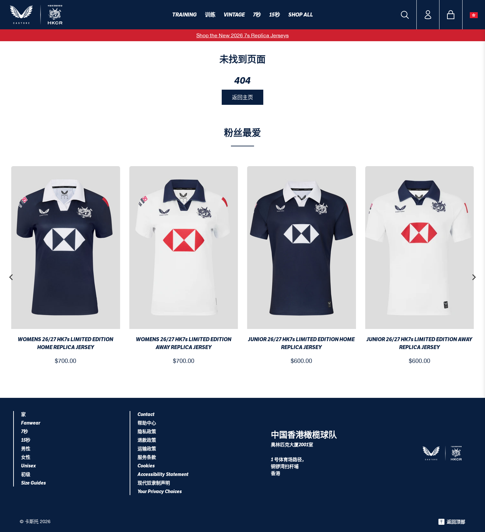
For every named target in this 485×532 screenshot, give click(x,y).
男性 (25, 449)
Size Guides (33, 483)
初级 (25, 474)
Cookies (146, 466)
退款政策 (147, 440)
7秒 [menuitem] (257, 15)
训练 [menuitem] (210, 15)
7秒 (24, 431)
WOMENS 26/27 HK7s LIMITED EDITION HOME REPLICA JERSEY (65, 343)
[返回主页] (51, 14)
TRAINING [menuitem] (184, 15)
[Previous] (11, 277)
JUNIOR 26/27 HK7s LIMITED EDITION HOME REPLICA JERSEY (301, 343)
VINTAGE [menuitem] (234, 15)
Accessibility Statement (163, 474)
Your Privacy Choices (160, 491)
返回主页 (242, 97)
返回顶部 (456, 522)
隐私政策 (147, 431)
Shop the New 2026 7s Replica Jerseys (242, 35)
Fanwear (30, 423)
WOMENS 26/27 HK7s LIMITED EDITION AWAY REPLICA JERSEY (183, 343)
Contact (146, 414)
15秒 (25, 440)
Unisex (28, 466)
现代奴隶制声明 (154, 483)
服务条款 (147, 457)
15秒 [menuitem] (274, 15)
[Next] (473, 277)
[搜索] (405, 15)
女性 (25, 457)
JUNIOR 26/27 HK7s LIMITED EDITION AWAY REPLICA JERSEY (419, 343)
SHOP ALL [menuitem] (300, 15)
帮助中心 (147, 423)
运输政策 (147, 449)
